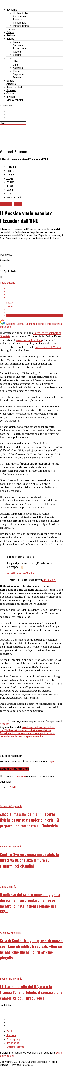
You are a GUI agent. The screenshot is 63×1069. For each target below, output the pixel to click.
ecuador (35, 727)
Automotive (19, 16)
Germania (18, 45)
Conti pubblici (20, 13)
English (10, 96)
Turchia (17, 77)
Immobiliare (19, 22)
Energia (10, 29)
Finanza (17, 19)
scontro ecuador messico (28, 733)
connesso (20, 776)
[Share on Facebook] (34, 288)
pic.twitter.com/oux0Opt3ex (20, 573)
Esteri (9, 58)
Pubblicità (11, 1031)
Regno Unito (20, 48)
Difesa (10, 32)
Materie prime (21, 25)
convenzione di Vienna (48, 347)
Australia (18, 67)
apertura (26, 727)
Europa (10, 38)
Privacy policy (13, 1039)
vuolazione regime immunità (27, 736)
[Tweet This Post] (34, 291)
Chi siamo (11, 1035)
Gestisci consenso (15, 1047)
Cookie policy (12, 1043)
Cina (15, 64)
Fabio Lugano (7, 282)
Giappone (18, 74)
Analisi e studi (14, 87)
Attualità (11, 83)
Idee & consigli (14, 99)
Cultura (10, 93)
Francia (17, 42)
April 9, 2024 (49, 580)
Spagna (17, 54)
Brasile (17, 71)
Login (50, 761)
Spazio (10, 80)
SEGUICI (5, 724)
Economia (11, 9)
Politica (10, 35)
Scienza (11, 90)
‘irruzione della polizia (29, 340)
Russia (17, 51)
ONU (11, 733)
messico (15, 730)
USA (15, 61)
